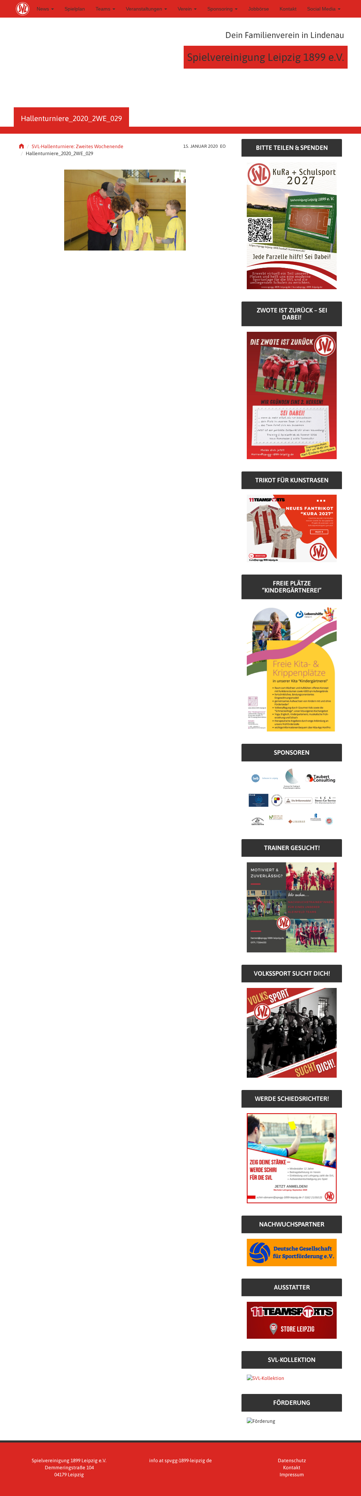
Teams (104, 9)
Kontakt (288, 9)
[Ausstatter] (292, 1320)
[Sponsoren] (292, 796)
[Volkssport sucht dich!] (292, 1032)
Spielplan (75, 9)
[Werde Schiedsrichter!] (292, 1158)
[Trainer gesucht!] (292, 907)
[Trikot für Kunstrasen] (292, 528)
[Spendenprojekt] (292, 225)
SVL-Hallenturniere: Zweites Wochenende (77, 146)
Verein (185, 9)
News (43, 9)
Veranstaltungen (145, 9)
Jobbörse (258, 9)
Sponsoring (220, 9)
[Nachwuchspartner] (292, 1252)
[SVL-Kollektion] (265, 1378)
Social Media (322, 9)
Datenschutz (292, 1460)
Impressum (292, 1474)
